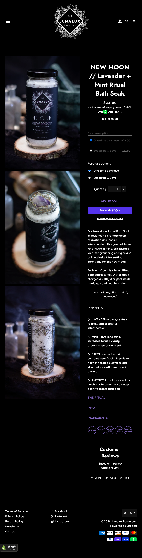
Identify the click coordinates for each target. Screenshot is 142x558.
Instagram (61, 521)
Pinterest (60, 516)
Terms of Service (16, 511)
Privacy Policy (14, 516)
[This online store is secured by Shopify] (9, 550)
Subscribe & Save (105, 150)
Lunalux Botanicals (124, 521)
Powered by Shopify (123, 525)
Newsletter (12, 526)
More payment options (110, 218)
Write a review (109, 468)
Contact (10, 531)
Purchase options (99, 133)
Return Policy (14, 521)
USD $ (128, 513)
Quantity (100, 189)
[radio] (91, 140)
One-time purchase (106, 140)
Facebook (61, 511)
